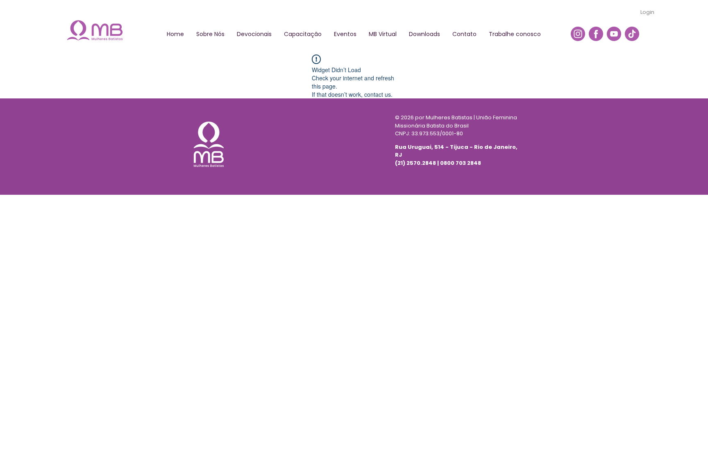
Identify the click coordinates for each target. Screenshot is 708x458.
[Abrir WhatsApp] (687, 437)
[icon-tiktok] (632, 34)
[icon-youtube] (614, 34)
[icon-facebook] (596, 34)
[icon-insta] (578, 34)
